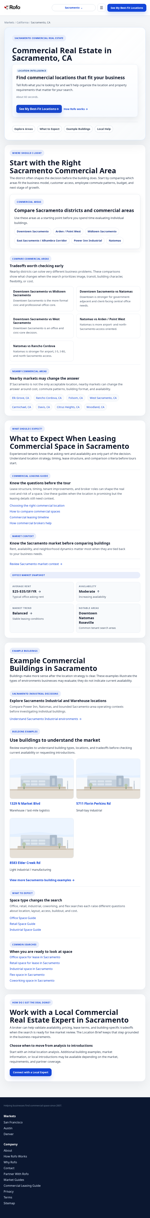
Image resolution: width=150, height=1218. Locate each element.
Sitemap (9, 1203)
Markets (9, 22)
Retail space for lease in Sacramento (35, 963)
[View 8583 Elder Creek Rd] (42, 838)
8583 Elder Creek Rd (25, 863)
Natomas (115, 240)
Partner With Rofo (16, 1174)
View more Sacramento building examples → (42, 880)
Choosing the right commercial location (37, 506)
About (8, 1150)
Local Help (104, 129)
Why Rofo (10, 1162)
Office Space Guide (23, 918)
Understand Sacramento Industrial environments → (46, 719)
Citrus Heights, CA (68, 407)
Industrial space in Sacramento (31, 969)
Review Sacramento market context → (36, 564)
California (23, 22)
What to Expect (49, 129)
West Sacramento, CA (103, 398)
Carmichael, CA (21, 407)
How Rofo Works (15, 1156)
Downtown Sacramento (33, 231)
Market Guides (14, 1180)
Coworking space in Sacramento (32, 980)
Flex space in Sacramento (27, 975)
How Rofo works (76, 109)
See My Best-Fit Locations (127, 8)
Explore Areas (23, 129)
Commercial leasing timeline (29, 517)
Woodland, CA (95, 407)
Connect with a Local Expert (30, 1072)
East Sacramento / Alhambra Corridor (42, 240)
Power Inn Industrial (88, 240)
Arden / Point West (68, 231)
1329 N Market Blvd (25, 803)
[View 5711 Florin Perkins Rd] (108, 779)
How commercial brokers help (31, 523)
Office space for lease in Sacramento (35, 957)
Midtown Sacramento (102, 231)
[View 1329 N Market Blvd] (42, 779)
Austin (8, 1128)
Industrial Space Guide (25, 930)
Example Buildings (78, 129)
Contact (9, 1168)
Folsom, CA (76, 398)
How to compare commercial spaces (35, 511)
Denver (9, 1134)
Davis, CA (44, 407)
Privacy (9, 1191)
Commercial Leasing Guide (22, 1186)
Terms (8, 1197)
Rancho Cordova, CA (49, 398)
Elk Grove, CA (20, 398)
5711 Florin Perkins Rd (93, 803)
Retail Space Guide (22, 924)
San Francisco (13, 1122)
